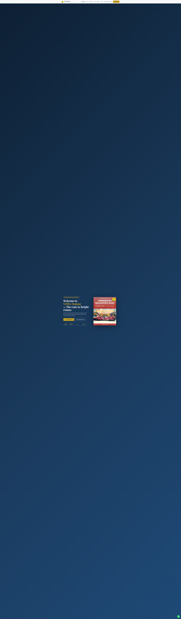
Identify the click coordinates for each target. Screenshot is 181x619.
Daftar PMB (116, 1)
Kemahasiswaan (97, 1)
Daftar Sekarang (69, 319)
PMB (102, 1)
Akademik (91, 1)
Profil (87, 1)
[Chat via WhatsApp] (178, 616)
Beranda (83, 1)
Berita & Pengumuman (108, 1)
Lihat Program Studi (80, 319)
